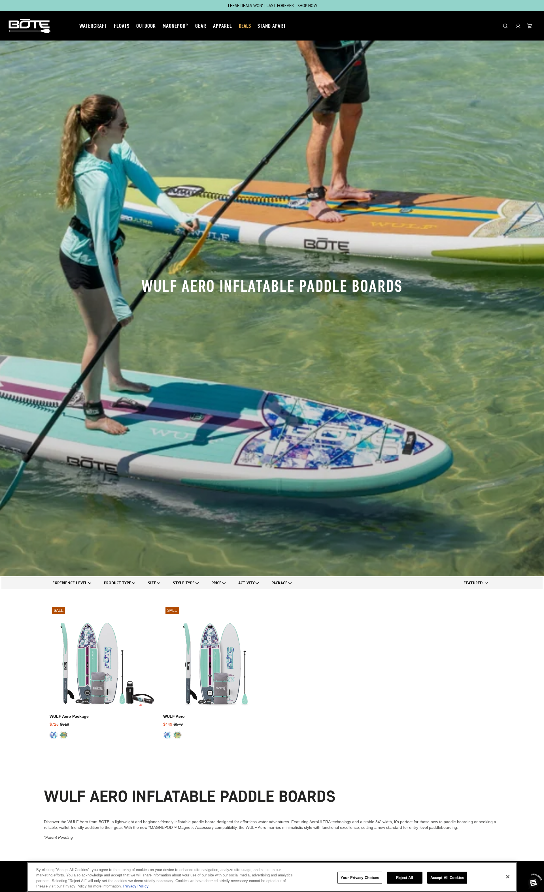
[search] (505, 26)
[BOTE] (29, 25)
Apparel (222, 25)
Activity (246, 582)
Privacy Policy (135, 886)
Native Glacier (54, 735)
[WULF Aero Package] (102, 657)
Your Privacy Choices (360, 878)
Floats (121, 25)
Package (279, 582)
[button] (518, 26)
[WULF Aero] (215, 657)
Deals (245, 25)
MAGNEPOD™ (175, 25)
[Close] (508, 876)
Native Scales (64, 735)
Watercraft (93, 25)
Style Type (184, 582)
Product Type (117, 582)
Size (152, 582)
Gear (200, 25)
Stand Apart (272, 25)
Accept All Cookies (447, 878)
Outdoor (146, 25)
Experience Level (69, 582)
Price (216, 582)
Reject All (404, 878)
